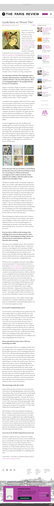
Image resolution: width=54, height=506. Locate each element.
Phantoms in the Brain (15, 266)
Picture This (13, 55)
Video (45, 472)
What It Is (5, 55)
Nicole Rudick (7, 25)
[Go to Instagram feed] (3, 470)
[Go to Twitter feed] (11, 470)
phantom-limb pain (15, 268)
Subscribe (45, 14)
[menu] (51, 14)
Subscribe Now (24, 498)
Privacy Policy (37, 503)
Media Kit (37, 469)
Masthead (38, 472)
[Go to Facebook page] (7, 470)
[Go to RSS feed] (14, 470)
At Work (33, 25)
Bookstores (46, 469)
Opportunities (47, 470)
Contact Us (29, 472)
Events (28, 473)
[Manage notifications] (51, 503)
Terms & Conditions (47, 503)
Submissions (38, 470)
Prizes (37, 473)
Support (29, 470)
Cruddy (27, 43)
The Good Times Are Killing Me (28, 45)
